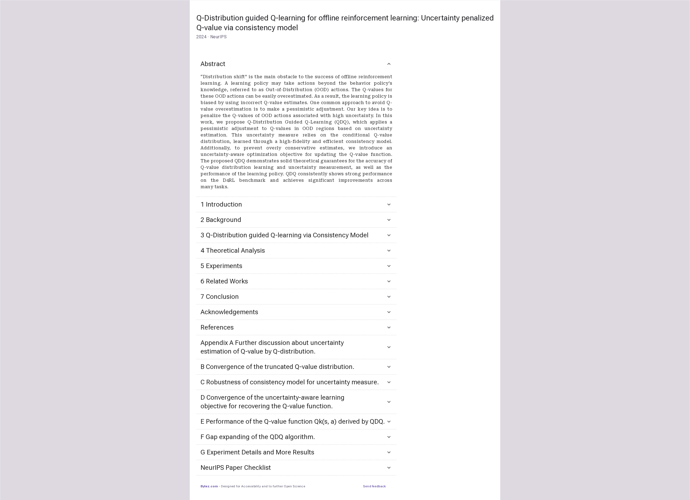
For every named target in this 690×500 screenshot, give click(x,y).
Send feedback (374, 486)
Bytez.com (209, 486)
